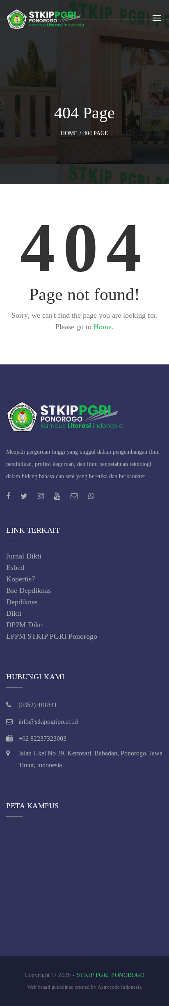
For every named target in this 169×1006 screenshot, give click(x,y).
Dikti (13, 613)
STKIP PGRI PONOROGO (111, 975)
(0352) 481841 (37, 704)
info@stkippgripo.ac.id (48, 721)
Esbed (15, 567)
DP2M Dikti (24, 625)
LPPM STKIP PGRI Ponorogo (51, 636)
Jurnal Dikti (23, 556)
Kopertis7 (20, 579)
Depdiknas (22, 602)
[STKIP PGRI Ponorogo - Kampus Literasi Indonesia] (47, 18)
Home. (104, 327)
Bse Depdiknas (28, 590)
